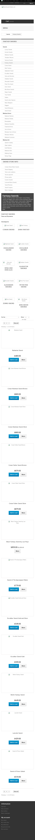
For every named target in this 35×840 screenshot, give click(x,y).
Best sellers (4, 811)
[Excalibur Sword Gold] (17, 645)
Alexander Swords (9, 81)
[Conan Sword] (8, 225)
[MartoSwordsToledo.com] (17, 10)
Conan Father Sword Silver (17, 503)
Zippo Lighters (8, 145)
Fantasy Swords (8, 62)
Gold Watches (8, 148)
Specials (3, 806)
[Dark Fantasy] (24, 225)
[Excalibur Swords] (24, 244)
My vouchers (4, 829)
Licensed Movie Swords (11, 182)
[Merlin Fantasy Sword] (17, 683)
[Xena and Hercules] (8, 263)
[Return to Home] (3, 34)
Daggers (6, 105)
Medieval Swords (8, 55)
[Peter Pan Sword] (24, 280)
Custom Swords (9, 179)
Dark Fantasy (7, 68)
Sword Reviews (8, 185)
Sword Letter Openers (9, 100)
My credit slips (5, 822)
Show (22, 317)
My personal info (5, 827)
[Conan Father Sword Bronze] (17, 453)
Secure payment (9, 174)
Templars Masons (9, 57)
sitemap (17, 2)
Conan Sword (7, 65)
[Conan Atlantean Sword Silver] (17, 415)
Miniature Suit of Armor (10, 132)
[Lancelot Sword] (17, 721)
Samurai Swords (8, 60)
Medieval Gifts (8, 150)
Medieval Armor (7, 113)
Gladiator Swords (8, 78)
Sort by (3, 317)
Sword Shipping (8, 169)
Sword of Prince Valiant (17, 771)
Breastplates (7, 121)
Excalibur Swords (8, 73)
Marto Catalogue (9, 190)
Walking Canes (8, 153)
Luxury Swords (8, 49)
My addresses (4, 824)
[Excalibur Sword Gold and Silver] (17, 606)
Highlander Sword (8, 70)
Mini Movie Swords (9, 89)
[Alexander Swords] (8, 280)
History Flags (7, 156)
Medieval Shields (8, 118)
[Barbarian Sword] (17, 338)
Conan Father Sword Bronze (18, 465)
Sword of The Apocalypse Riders (17, 580)
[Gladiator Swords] (24, 262)
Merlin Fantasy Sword (17, 695)
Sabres (6, 97)
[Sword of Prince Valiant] (17, 759)
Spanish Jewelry (8, 142)
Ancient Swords (8, 52)
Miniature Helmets (9, 134)
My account (5, 817)
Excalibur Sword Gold (17, 656)
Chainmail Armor (8, 126)
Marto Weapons (8, 102)
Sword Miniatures (8, 108)
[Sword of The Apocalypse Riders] (17, 568)
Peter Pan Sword (8, 84)
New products (4, 808)
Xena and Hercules (9, 76)
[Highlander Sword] (8, 244)
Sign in (31, 3)
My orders (4, 820)
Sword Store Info (10, 162)
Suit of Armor (7, 129)
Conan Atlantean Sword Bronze (17, 388)
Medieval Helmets (9, 116)
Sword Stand (7, 110)
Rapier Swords (8, 92)
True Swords (7, 94)
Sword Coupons (9, 187)
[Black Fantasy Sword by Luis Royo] (17, 530)
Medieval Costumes (9, 137)
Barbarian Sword (17, 350)
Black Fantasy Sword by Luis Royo (17, 542)
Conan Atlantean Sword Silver (17, 427)
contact (11, 2)
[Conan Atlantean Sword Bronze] (17, 377)
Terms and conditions (10, 172)
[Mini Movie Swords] (24, 300)
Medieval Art (6, 140)
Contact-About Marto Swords (12, 167)
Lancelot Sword (17, 733)
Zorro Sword (7, 86)
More (4, 209)
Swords (5, 47)
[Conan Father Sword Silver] (17, 492)
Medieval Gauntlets (9, 124)
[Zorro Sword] (8, 299)
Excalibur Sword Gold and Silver (17, 618)
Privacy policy (8, 177)
